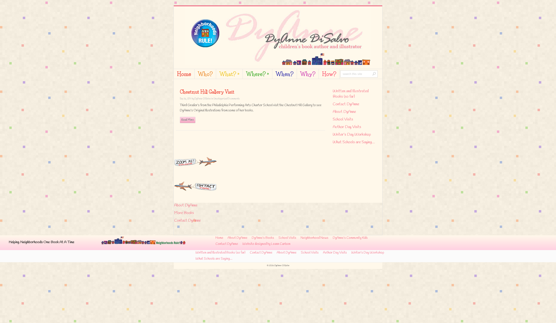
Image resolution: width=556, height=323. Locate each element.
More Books (184, 213)
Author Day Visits (347, 127)
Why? (307, 74)
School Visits (343, 119)
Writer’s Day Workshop (352, 134)
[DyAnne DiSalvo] (278, 63)
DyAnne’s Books (263, 238)
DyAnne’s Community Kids (350, 238)
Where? (257, 74)
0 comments (234, 98)
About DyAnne (344, 111)
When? (284, 74)
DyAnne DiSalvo (202, 98)
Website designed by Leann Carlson (266, 244)
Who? (205, 74)
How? (329, 74)
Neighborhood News (314, 238)
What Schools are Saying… (354, 142)
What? (229, 74)
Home (184, 74)
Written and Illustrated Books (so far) (351, 94)
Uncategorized (220, 98)
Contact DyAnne (346, 104)
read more (187, 120)
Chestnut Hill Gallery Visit (207, 92)
